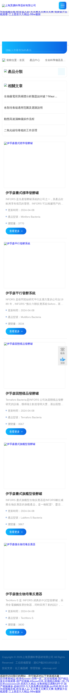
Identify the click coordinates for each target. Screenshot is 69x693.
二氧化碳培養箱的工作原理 (20, 130)
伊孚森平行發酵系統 (21, 293)
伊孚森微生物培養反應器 (24, 594)
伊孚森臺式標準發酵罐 (22, 193)
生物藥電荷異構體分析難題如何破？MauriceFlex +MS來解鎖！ (34, 96)
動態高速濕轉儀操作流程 (19, 119)
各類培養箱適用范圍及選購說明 (23, 107)
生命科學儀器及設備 (56, 60)
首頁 (21, 60)
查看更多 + (16, 231)
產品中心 (35, 60)
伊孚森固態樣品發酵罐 (22, 393)
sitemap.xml (49, 668)
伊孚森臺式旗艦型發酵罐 (24, 494)
